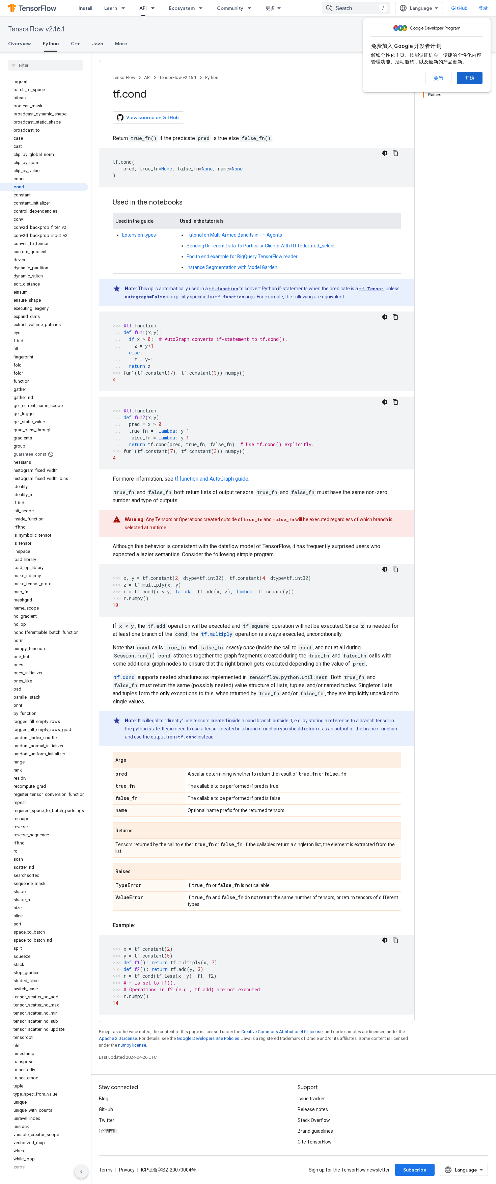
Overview (19, 44)
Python (51, 44)
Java (97, 44)
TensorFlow (124, 77)
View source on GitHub (152, 117)
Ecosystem (182, 8)
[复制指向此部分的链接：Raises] (137, 872)
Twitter (106, 1120)
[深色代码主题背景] (384, 153)
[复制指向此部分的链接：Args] (133, 760)
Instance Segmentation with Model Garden (232, 267)
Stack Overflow (314, 1120)
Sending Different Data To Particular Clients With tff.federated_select (261, 245)
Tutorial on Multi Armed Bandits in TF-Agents (234, 235)
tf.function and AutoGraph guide (211, 479)
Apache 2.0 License (118, 1038)
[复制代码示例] (395, 153)
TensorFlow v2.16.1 (36, 29)
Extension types (139, 235)
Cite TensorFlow (315, 1142)
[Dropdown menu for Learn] (125, 8)
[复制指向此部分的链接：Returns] (139, 831)
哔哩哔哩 (108, 1131)
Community (230, 8)
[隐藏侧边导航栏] (81, 1172)
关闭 (438, 78)
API (143, 8)
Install (85, 8)
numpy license (132, 1045)
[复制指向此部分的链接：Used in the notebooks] (189, 203)
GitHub (459, 8)
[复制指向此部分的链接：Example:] (141, 925)
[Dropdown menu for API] (155, 8)
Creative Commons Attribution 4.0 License (282, 1031)
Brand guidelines (315, 1131)
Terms (106, 1170)
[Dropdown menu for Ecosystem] (203, 8)
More (121, 44)
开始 (469, 78)
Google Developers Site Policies (208, 1038)
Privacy (127, 1170)
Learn (110, 8)
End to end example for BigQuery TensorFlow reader (242, 256)
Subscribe (414, 1170)
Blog (103, 1098)
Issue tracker (311, 1098)
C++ (75, 44)
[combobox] (356, 8)
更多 (270, 8)
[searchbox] (45, 65)
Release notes (313, 1109)
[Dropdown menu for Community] (251, 8)
